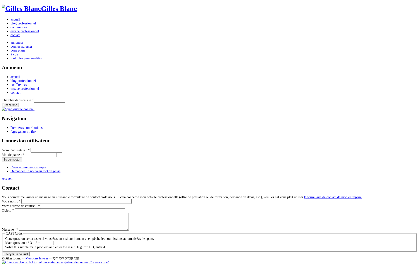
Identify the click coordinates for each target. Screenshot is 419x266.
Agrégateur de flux (23, 131)
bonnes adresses (21, 46)
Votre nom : (11, 201)
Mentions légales (36, 258)
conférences (18, 27)
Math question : (17, 243)
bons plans (17, 50)
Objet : (8, 210)
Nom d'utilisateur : (16, 150)
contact (15, 35)
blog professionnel (23, 23)
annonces (16, 42)
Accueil (7, 178)
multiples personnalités (26, 58)
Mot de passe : (13, 155)
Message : (10, 229)
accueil (15, 19)
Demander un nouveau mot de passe (35, 171)
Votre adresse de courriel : (21, 206)
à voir (14, 54)
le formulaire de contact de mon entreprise (333, 197)
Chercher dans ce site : (18, 100)
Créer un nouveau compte (28, 167)
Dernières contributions (26, 128)
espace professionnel (24, 31)
